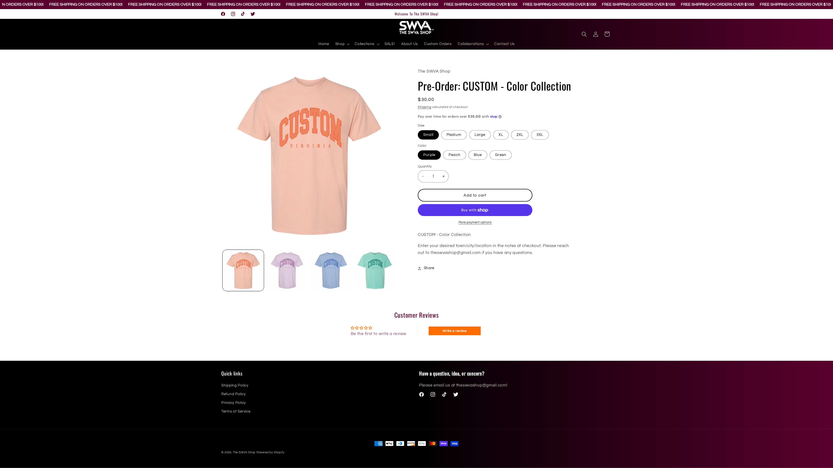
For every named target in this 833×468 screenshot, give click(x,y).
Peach (455, 155)
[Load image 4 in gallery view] (374, 270)
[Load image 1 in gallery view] (243, 270)
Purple (429, 155)
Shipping (424, 107)
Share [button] (429, 268)
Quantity (425, 166)
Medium (454, 135)
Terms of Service (236, 411)
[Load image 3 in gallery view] (330, 270)
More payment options (475, 222)
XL (500, 135)
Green (500, 155)
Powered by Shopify (270, 452)
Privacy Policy (233, 403)
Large (480, 135)
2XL (520, 135)
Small (428, 135)
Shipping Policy (234, 385)
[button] (342, 44)
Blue (478, 155)
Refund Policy (233, 394)
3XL (539, 135)
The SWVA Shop (244, 452)
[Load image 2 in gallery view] (287, 270)
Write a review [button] (455, 331)
